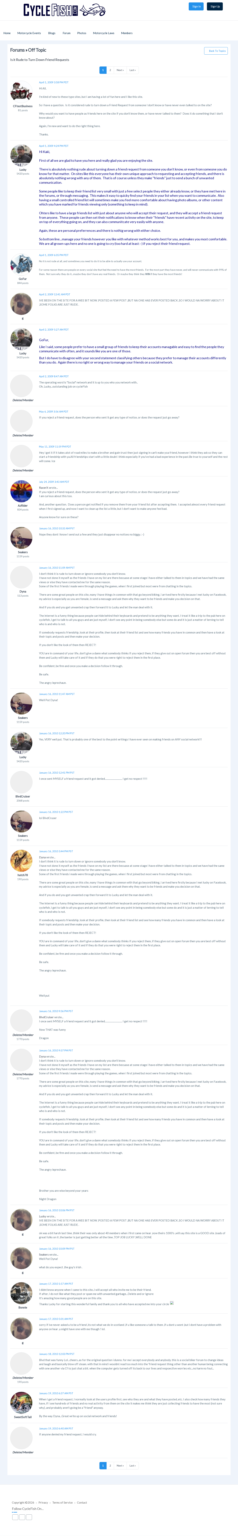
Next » (120, 70)
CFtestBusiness (23, 106)
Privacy (43, 1502)
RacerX (43, 487)
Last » (133, 70)
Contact (82, 1502)
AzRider (23, 505)
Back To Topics (217, 50)
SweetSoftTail (23, 1417)
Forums (17, 50)
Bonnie (22, 1307)
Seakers (23, 552)
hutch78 (23, 875)
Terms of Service (62, 1502)
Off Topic (37, 50)
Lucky (22, 169)
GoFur (23, 278)
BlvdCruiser (22, 796)
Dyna (23, 591)
